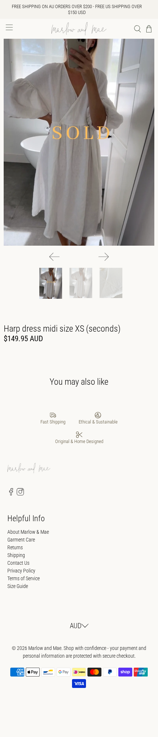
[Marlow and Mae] (79, 28)
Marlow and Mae (44, 648)
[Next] (103, 256)
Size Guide (17, 586)
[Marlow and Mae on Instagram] (20, 493)
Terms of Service (23, 578)
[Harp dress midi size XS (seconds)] (79, 142)
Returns (15, 547)
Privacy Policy (21, 571)
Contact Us (18, 563)
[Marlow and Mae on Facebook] (11, 493)
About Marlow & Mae (28, 532)
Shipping (16, 555)
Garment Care (21, 540)
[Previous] (54, 256)
